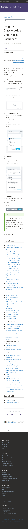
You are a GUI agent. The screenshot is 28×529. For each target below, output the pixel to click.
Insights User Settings (11, 252)
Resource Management (7, 455)
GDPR (11, 521)
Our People (4, 444)
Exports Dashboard (11, 318)
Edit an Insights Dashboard (12, 328)
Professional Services (7, 476)
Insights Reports (10, 400)
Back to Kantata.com (4, 1)
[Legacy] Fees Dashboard (12, 310)
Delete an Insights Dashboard (13, 349)
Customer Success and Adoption (9, 478)
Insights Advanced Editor (12, 270)
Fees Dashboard (10, 308)
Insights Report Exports (12, 402)
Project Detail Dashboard (12, 306)
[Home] (11, 7)
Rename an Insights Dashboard (14, 330)
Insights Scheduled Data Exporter (14, 273)
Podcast (4, 493)
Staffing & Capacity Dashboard (14, 302)
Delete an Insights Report (12, 387)
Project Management (6, 459)
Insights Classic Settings (12, 256)
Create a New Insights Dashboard (14, 324)
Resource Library (6, 487)
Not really (19, 414)
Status (17, 1)
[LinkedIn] (23, 422)
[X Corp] (21, 422)
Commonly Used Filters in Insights (14, 385)
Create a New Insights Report (13, 359)
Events (3, 495)
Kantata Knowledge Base (9, 16)
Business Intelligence (7, 463)
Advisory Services (6, 474)
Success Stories (5, 480)
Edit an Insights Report (11, 362)
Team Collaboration (6, 461)
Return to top (6, 430)
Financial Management (7, 457)
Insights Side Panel (13, 268)
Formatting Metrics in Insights (13, 383)
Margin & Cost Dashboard (12, 314)
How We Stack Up (6, 446)
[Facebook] (19, 422)
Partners (4, 448)
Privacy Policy (6, 519)
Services (4, 472)
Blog (27, 1)
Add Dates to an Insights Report (14, 366)
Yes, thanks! (10, 414)
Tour (22, 1)
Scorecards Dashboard (12, 316)
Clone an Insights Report (12, 364)
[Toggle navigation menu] (24, 7)
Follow (6, 48)
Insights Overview (10, 245)
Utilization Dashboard (11, 295)
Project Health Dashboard (12, 304)
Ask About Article (8, 46)
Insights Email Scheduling (12, 254)
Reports (17, 16)
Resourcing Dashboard (11, 312)
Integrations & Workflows (7, 465)
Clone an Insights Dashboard (13, 326)
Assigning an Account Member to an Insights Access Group (14, 264)
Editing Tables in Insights (12, 368)
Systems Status (17, 521)
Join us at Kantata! (12, 422)
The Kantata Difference (7, 442)
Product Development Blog (8, 491)
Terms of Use (14, 519)
